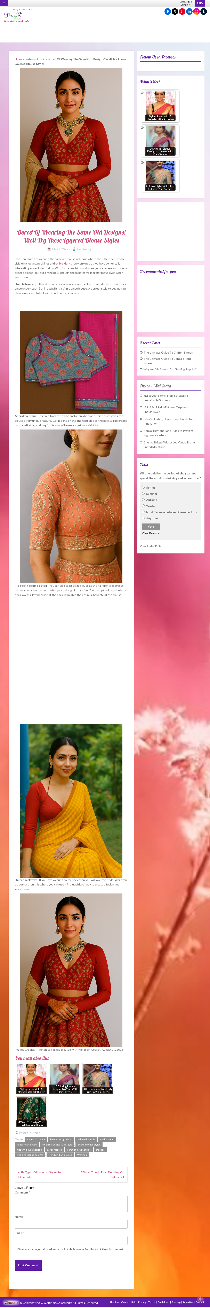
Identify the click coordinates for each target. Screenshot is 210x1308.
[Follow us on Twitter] (175, 11)
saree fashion (54, 1149)
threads (100, 1149)
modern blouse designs (29, 1149)
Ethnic (41, 59)
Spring (150, 487)
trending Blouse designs (30, 1154)
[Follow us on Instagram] (196, 11)
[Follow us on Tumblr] (203, 11)
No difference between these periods (171, 512)
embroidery (62, 263)
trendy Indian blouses (60, 1154)
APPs (200, 3)
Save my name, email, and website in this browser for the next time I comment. (71, 1249)
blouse (71, 259)
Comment (22, 1192)
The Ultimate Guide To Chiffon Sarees (168, 352)
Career (125, 1302)
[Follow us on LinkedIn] (189, 11)
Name (19, 1216)
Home (18, 59)
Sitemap (176, 1302)
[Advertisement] (105, 33)
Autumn (151, 500)
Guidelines (164, 1302)
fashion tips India (86, 1139)
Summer (151, 493)
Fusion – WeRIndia (155, 385)
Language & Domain (186, 3)
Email (19, 1233)
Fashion (30, 59)
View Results (150, 533)
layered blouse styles (89, 1144)
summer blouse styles (79, 1149)
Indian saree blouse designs (57, 1144)
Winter (151, 506)
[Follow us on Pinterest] (182, 11)
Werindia (82, 1154)
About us (115, 1302)
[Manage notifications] (200, 1299)
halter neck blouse (27, 1144)
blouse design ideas (61, 1139)
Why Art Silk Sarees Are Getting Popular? (170, 369)
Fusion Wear (107, 1139)
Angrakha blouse (36, 1139)
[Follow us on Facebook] (167, 11)
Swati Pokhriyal (85, 249)
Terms (152, 1302)
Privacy (142, 1302)
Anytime (152, 518)
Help (134, 1302)
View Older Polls (150, 546)
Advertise (188, 1302)
